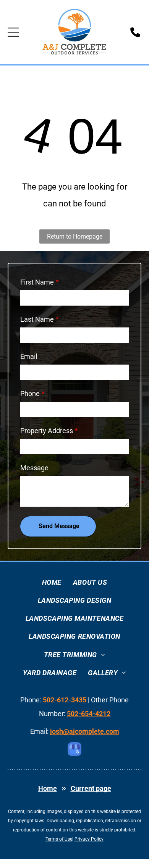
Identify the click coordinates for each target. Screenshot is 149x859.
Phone (30, 393)
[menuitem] (51, 582)
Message (34, 468)
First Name (37, 282)
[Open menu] (13, 32)
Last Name (37, 319)
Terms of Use (58, 839)
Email (28, 356)
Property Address (46, 431)
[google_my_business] (74, 750)
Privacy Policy (89, 839)
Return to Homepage (74, 236)
